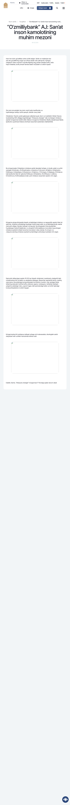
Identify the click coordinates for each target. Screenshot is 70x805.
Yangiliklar (22, 22)
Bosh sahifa (12, 22)
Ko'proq (12, 2)
